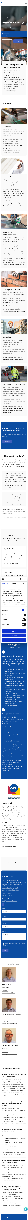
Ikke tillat (14, 639)
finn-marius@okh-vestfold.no (10, 1023)
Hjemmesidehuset (11, 1217)
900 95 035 (5, 991)
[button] (7, 41)
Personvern (19, 1217)
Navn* (3, 908)
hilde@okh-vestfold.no (8, 993)
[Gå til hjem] (4, 2)
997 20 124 (5, 1052)
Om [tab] (23, 583)
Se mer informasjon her (11, 563)
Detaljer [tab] (14, 583)
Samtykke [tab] (5, 583)
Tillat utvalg (14, 635)
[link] (25, 845)
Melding (4, 931)
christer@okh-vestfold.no (9, 1054)
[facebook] (3, 904)
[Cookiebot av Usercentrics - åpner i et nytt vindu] (19, 579)
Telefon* (4, 916)
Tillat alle (14, 631)
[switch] (24, 615)
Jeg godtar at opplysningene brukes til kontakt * (14, 944)
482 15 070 (5, 1021)
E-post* (4, 923)
